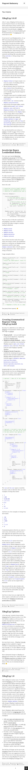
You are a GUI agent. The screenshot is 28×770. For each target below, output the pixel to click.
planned (4, 656)
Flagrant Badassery (10, 3)
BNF (6, 533)
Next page (26, 768)
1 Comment (6, 671)
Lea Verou (6, 338)
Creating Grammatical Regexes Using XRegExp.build (13, 321)
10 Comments (12, 314)
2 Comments (21, 145)
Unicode (12, 669)
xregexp (14, 145)
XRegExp (4, 329)
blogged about (6, 622)
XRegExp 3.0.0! (9, 18)
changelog (5, 638)
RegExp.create (14, 338)
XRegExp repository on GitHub (13, 658)
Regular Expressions (6, 145)
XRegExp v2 (19, 179)
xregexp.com (17, 32)
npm (14, 132)
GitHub (4, 132)
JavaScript (16, 143)
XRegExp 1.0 (8, 676)
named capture (12, 722)
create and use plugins (18, 742)
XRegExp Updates (11, 611)
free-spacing (16, 728)
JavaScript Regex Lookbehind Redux (11, 151)
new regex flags (13, 724)
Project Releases (22, 143)
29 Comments (21, 764)
